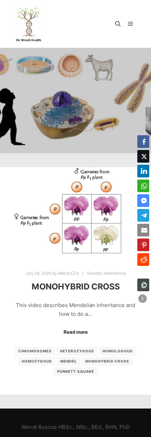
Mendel (68, 361)
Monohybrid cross (76, 286)
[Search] (118, 23)
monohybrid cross (107, 361)
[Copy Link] (143, 285)
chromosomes (35, 351)
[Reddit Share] (143, 259)
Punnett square (75, 371)
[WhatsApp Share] (143, 186)
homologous (118, 351)
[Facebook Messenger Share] (143, 200)
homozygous (37, 361)
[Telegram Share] (143, 215)
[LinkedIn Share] (143, 171)
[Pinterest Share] (143, 245)
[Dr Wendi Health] (28, 24)
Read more (76, 332)
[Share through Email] (143, 230)
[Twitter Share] (143, 156)
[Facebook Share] (143, 141)
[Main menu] (130, 23)
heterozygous (77, 351)
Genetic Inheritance (106, 273)
